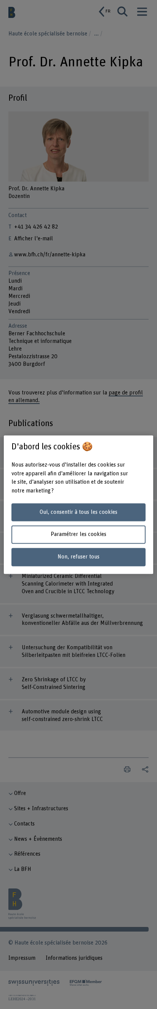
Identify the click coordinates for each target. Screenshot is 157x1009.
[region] (78, 504)
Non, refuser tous (78, 557)
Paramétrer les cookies (78, 534)
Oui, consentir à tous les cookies (78, 512)
